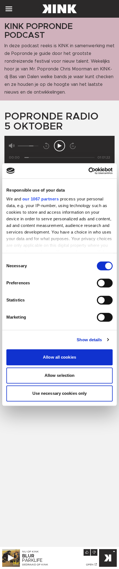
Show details (89, 339)
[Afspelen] (59, 145)
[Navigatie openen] (9, 9)
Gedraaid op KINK (35, 564)
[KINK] (108, 558)
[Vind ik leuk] (87, 552)
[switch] (105, 283)
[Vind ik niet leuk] (94, 552)
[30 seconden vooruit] (72, 145)
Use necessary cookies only (59, 393)
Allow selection (60, 375)
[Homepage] (59, 9)
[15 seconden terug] (46, 145)
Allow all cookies (59, 357)
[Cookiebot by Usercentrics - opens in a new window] (88, 170)
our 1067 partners (40, 199)
